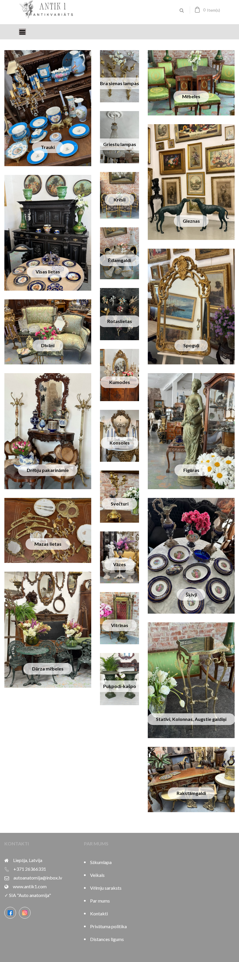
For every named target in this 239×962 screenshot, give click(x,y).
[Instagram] (25, 913)
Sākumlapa (101, 862)
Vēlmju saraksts (106, 888)
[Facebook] (10, 913)
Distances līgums (107, 939)
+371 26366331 (29, 869)
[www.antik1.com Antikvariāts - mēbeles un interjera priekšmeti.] (46, 16)
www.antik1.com (30, 886)
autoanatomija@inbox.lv (37, 877)
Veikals (97, 875)
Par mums (100, 900)
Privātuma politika (108, 926)
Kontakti (99, 913)
